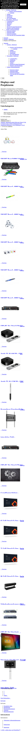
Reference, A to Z (5, 120)
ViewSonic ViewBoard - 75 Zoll (13, 660)
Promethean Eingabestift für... (13, 409)
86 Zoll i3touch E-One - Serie (12, 576)
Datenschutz (7, 724)
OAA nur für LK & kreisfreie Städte (16, 35)
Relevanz (17, 122)
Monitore (9, 24)
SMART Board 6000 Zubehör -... (14, 159)
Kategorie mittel (11, 32)
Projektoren (10, 15)
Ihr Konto (3, 700)
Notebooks (9, 17)
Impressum (6, 727)
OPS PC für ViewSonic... (10, 632)
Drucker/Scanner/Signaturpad (14, 26)
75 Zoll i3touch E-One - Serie (12, 549)
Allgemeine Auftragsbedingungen (12, 720)
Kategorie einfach (11, 31)
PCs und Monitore (11, 18)
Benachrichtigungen (9, 711)
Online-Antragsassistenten (11, 29)
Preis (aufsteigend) (15, 123)
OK (2, 78)
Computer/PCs (10, 21)
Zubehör (12, 12)
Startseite (6, 43)
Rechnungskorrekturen (9, 709)
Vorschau (3, 151)
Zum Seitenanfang (6, 698)
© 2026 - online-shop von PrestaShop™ (10, 730)
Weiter (6, 695)
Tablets (8, 14)
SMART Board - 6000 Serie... (12, 187)
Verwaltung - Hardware (11, 19)
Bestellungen (7, 707)
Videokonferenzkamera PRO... (13, 604)
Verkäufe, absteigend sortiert (8, 122)
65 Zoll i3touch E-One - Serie (12, 521)
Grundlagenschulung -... (10, 493)
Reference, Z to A (20, 125)
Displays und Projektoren (14, 11)
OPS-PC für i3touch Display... (12, 326)
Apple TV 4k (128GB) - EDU (12, 381)
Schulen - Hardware (10, 10)
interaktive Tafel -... (8, 437)
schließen (23, 4)
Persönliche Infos (8, 706)
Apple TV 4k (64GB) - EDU (12, 354)
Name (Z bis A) (6, 123)
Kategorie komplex (11, 33)
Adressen (6, 710)
